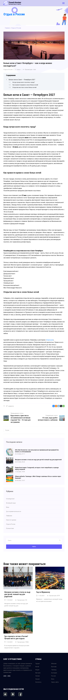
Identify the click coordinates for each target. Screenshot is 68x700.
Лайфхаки (9, 515)
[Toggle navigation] (63, 3)
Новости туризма (11, 520)
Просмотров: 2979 (54, 595)
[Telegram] (58, 406)
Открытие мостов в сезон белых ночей (24, 87)
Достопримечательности (13, 511)
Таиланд (53, 670)
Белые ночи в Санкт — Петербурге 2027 (22, 79)
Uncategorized (10, 498)
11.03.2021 (9, 600)
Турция (37, 663)
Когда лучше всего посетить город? (23, 82)
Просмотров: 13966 (23, 642)
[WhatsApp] (63, 406)
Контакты (38, 682)
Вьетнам (53, 666)
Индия (37, 670)
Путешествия (10, 528)
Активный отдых (11, 503)
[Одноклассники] (56, 406)
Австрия (37, 673)
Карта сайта (55, 682)
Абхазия (53, 663)
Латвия (37, 676)
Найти (34, 546)
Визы (7, 507)
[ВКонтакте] (54, 406)
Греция (37, 679)
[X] (61, 406)
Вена (52, 679)
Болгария (54, 673)
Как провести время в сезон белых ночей (25, 85)
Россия (7, 430)
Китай (37, 666)
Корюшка (49, 340)
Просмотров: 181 (22, 600)
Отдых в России (14, 14)
